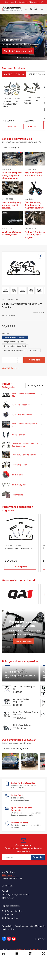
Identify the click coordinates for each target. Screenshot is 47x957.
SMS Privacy (8, 898)
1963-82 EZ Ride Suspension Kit (18, 548)
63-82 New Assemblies (21, 405)
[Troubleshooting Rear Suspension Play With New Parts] (35, 188)
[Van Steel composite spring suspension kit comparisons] (12, 158)
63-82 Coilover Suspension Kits (23, 394)
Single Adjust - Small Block (14, 337)
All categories (34, 385)
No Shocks (34, 350)
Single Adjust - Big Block (14, 342)
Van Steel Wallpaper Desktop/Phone (12, 233)
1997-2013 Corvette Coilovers (24, 455)
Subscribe (38, 857)
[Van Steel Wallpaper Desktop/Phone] (12, 218)
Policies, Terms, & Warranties (15, 894)
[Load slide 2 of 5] (20, 57)
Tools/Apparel (17, 495)
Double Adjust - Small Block (15, 346)
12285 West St (8, 875)
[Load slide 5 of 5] (29, 57)
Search (5, 891)
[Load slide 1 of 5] (17, 57)
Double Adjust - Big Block (14, 350)
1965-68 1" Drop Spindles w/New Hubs (10, 103)
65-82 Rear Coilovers (22, 725)
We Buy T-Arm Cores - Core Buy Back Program (35, 235)
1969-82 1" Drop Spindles (31, 101)
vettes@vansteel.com (20, 800)
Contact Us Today (23, 641)
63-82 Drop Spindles (14, 74)
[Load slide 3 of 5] (23, 57)
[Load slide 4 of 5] (26, 57)
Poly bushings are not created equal (33, 174)
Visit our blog (10, 147)
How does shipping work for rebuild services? (11, 205)
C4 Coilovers (8, 914)
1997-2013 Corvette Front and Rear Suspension (25, 444)
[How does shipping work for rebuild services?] (12, 188)
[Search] (26, 9)
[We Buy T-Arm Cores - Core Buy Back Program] (35, 218)
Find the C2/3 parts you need (18, 51)
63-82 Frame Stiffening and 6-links (25, 424)
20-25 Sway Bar (18, 485)
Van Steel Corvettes (11, 98)
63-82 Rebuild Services (22, 415)
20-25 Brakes (17, 475)
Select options (20, 566)
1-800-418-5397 (17, 798)
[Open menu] (42, 9)
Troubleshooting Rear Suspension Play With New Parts (35, 205)
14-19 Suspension (19, 465)
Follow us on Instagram (15, 748)
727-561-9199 (16, 785)
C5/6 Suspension (10, 918)
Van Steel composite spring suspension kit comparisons (12, 175)
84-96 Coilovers (18, 435)
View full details (9, 368)
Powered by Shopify (36, 949)
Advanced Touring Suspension (21, 700)
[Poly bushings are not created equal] (35, 158)
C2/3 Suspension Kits (12, 911)
